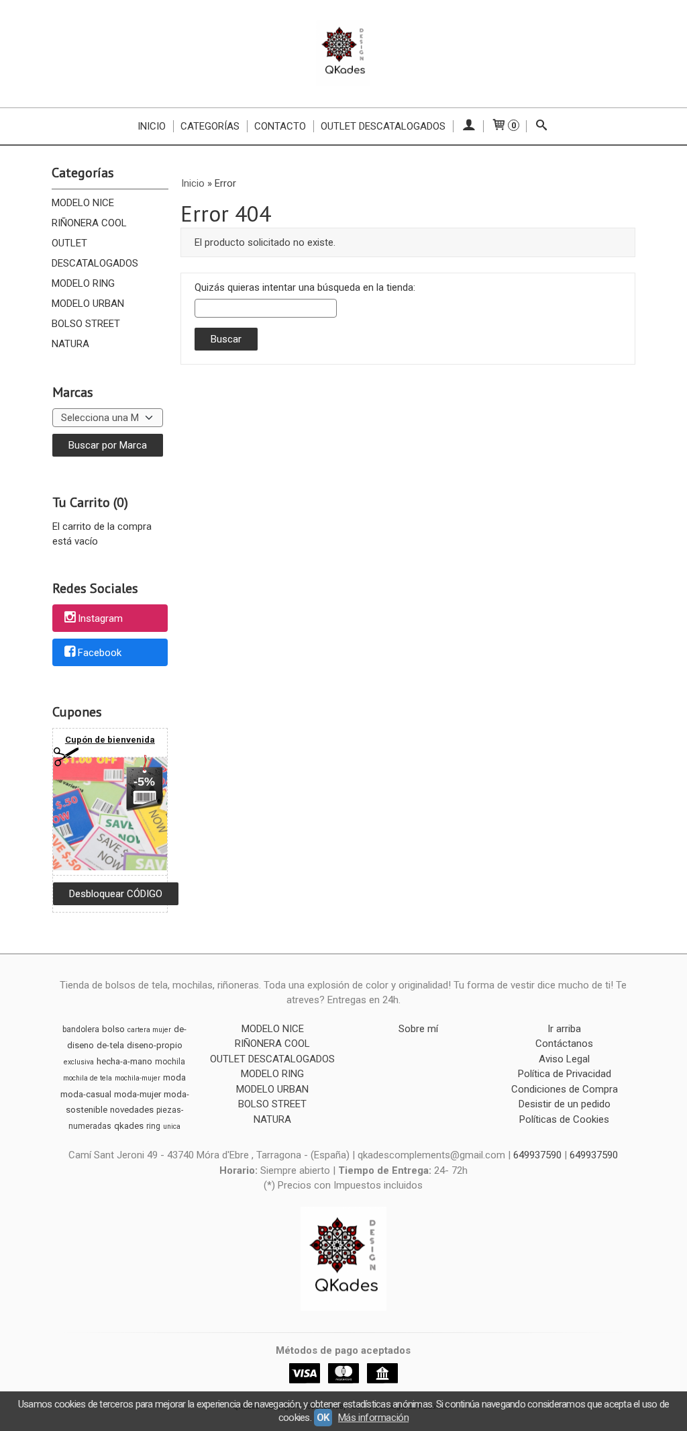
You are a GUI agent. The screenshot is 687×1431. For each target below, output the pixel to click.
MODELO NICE (83, 203)
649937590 (538, 1155)
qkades (129, 1126)
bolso (113, 1029)
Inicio (152, 126)
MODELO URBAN (88, 303)
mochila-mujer (137, 1078)
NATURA (70, 344)
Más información (373, 1418)
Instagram (100, 619)
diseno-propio (154, 1045)
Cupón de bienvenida (110, 740)
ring (153, 1126)
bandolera (80, 1029)
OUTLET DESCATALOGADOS (95, 253)
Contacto (280, 126)
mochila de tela (87, 1078)
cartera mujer (149, 1029)
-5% (144, 781)
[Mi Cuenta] (468, 126)
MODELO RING (83, 283)
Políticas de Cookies (564, 1119)
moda (174, 1077)
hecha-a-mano (124, 1061)
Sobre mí (418, 1029)
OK (323, 1418)
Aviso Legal (564, 1059)
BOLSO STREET (86, 324)
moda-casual (85, 1094)
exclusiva (79, 1062)
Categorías (210, 126)
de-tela (110, 1045)
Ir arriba (564, 1029)
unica (171, 1126)
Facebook (99, 653)
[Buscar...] (541, 126)
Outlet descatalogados (383, 126)
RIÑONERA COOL (89, 223)
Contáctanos (564, 1043)
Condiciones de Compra (564, 1089)
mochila (170, 1061)
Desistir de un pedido (565, 1104)
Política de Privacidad (564, 1074)
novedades (132, 1110)
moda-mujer (137, 1094)
